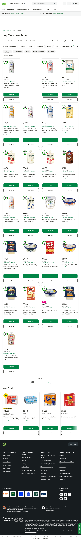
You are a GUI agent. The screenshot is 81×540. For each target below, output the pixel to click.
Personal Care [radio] (39, 46)
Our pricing (43, 470)
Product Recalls (7, 465)
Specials (9, 30)
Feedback (5, 458)
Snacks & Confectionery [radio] (10, 46)
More (54, 9)
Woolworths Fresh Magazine (48, 476)
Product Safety (7, 462)
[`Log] (69, 3)
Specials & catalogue (23, 9)
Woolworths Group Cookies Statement (55, 536)
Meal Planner (44, 473)
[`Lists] (64, 3)
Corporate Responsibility (66, 476)
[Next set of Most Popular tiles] (76, 388)
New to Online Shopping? (29, 470)
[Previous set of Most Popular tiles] (72, 388)
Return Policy (6, 468)
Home (4, 30)
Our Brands (62, 458)
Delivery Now (25, 467)
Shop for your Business (28, 473)
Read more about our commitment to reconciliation (17, 511)
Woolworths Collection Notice (71, 536)
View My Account (26, 457)
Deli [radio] (57, 46)
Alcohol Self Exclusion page (31, 532)
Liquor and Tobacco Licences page (36, 528)
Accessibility (45, 538)
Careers (61, 455)
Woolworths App (45, 479)
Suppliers (62, 470)
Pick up (24, 460)
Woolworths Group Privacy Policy (38, 536)
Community (62, 467)
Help (48, 9)
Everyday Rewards (45, 460)
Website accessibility (50, 510)
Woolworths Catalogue (46, 467)
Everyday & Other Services (16, 3)
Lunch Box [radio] (22, 46)
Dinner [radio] (30, 46)
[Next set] (77, 46)
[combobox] (44, 3)
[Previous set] (3, 46)
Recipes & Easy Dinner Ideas (48, 464)
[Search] (55, 3)
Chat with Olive (79, 529)
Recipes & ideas (37, 9)
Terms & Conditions (37, 538)
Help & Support (7, 455)
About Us (62, 479)
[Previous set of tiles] (4, 41)
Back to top (73, 444)
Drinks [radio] (49, 46)
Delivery (24, 464)
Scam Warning (7, 471)
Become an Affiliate (64, 473)
